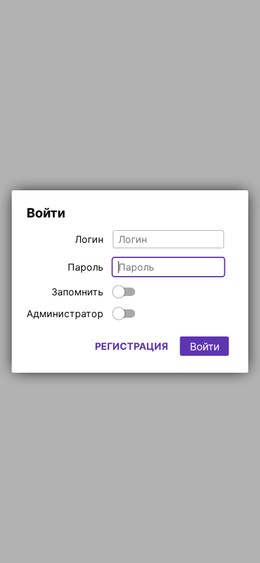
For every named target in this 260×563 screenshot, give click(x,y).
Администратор (65, 313)
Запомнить (77, 292)
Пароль (85, 267)
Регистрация (131, 346)
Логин (89, 239)
